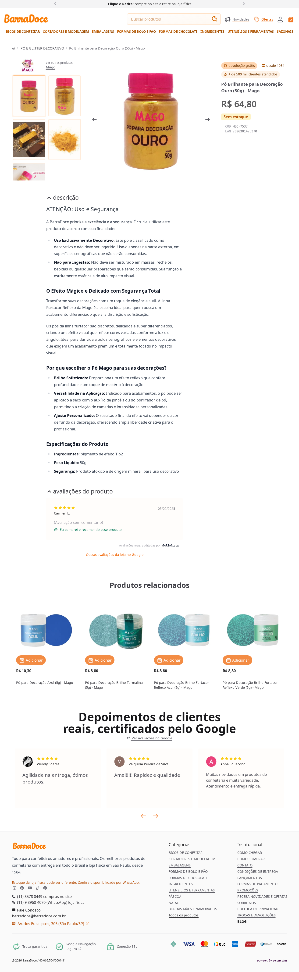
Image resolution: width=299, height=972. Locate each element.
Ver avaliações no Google (151, 738)
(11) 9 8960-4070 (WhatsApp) (41, 902)
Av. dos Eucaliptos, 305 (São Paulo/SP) (51, 923)
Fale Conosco (28, 910)
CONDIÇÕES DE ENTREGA (257, 871)
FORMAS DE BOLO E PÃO (188, 871)
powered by (272, 960)
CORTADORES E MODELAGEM (192, 859)
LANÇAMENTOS (249, 878)
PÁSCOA (175, 896)
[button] (280, 19)
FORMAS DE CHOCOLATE (188, 878)
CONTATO (245, 865)
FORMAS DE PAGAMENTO (257, 884)
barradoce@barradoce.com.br (39, 916)
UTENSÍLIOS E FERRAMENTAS (192, 890)
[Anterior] (56, 3)
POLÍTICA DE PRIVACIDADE (258, 909)
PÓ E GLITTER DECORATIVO (42, 48)
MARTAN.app (170, 545)
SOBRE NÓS (246, 903)
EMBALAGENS (180, 865)
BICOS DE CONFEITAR (186, 852)
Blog (241, 921)
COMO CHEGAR (249, 852)
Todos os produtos (184, 915)
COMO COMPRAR (251, 859)
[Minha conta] (280, 19)
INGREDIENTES (181, 884)
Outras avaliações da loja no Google (114, 554)
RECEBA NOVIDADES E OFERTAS (262, 896)
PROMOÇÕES (247, 890)
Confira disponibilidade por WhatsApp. (109, 882)
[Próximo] (242, 3)
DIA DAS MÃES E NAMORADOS (193, 909)
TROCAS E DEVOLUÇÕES (256, 915)
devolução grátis (241, 65)
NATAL (174, 903)
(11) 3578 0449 (29, 896)
